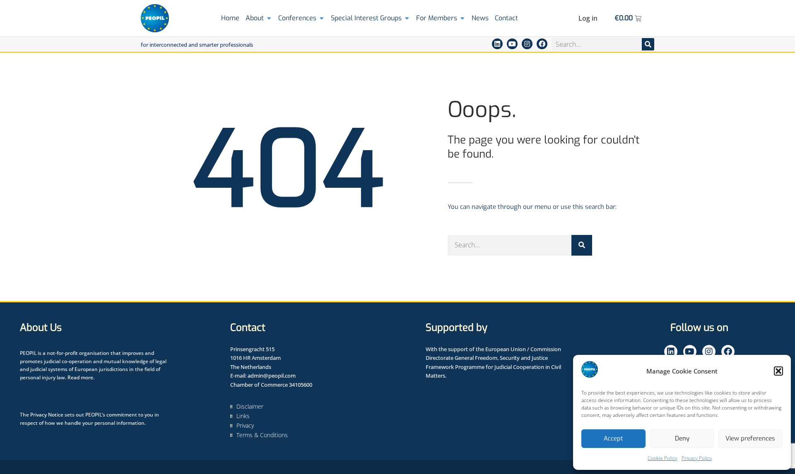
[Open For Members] (462, 18)
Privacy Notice (46, 414)
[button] (778, 371)
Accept (613, 438)
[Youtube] (512, 43)
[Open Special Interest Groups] (407, 18)
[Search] (648, 44)
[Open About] (269, 18)
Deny (682, 438)
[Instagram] (527, 43)
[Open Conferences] (321, 18)
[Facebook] (542, 43)
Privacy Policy (697, 458)
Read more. (80, 377)
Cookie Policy (662, 458)
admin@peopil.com (272, 375)
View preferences (750, 438)
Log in (587, 18)
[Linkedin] (497, 43)
